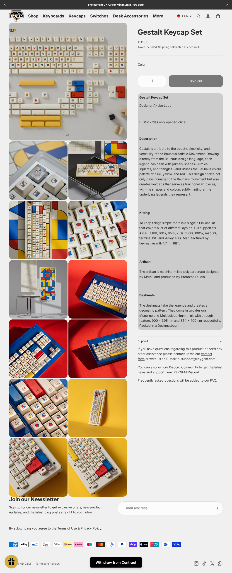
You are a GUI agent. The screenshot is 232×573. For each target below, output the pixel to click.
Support (143, 341)
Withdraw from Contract (116, 562)
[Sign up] (216, 508)
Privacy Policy (91, 528)
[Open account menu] (208, 16)
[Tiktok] (204, 563)
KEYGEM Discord (186, 372)
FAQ (213, 380)
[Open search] (198, 16)
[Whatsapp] (220, 563)
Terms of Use (67, 528)
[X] (212, 563)
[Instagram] (196, 563)
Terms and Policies (47, 563)
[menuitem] (158, 16)
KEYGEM (25, 563)
